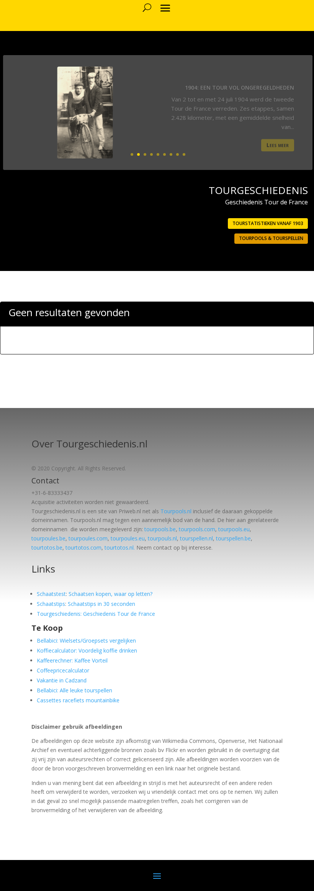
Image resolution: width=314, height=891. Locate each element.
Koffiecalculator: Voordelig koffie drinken (87, 650)
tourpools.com (197, 529)
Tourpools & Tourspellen (271, 238)
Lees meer (278, 140)
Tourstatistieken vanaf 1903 (267, 223)
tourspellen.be (233, 538)
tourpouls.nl (162, 538)
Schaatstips (51, 603)
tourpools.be (160, 529)
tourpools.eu (234, 529)
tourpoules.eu (128, 538)
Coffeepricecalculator (63, 670)
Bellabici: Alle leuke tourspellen (74, 690)
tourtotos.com (83, 547)
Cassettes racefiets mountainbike (78, 700)
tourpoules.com (88, 538)
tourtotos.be (46, 547)
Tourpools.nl (175, 511)
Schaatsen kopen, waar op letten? (110, 593)
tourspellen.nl (196, 538)
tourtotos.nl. (120, 547)
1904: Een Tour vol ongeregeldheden (239, 82)
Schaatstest (51, 593)
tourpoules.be (48, 538)
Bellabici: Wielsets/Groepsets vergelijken (86, 640)
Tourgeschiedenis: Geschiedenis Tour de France (96, 613)
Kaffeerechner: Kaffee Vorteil (72, 660)
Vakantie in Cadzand (62, 680)
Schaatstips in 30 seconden (101, 603)
